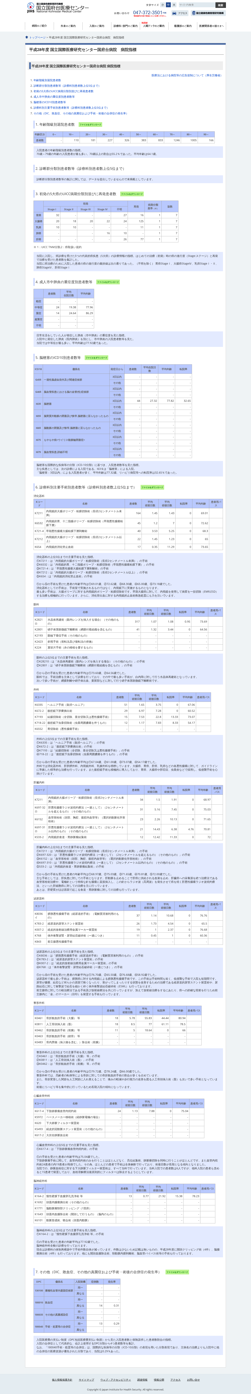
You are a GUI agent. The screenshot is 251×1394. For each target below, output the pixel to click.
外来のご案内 (68, 26)
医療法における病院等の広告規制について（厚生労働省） (187, 75)
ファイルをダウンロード (90, 124)
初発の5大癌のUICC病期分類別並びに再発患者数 (64, 91)
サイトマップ (86, 1379)
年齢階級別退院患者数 (47, 80)
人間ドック (154, 26)
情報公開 (159, 1379)
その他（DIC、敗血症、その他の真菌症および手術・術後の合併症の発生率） (81, 113)
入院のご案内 (96, 26)
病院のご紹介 (39, 26)
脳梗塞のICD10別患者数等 (50, 102)
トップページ (37, 37)
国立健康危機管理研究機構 (208, 13)
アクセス (179, 13)
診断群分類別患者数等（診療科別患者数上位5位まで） (67, 85)
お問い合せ (193, 1379)
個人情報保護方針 (62, 1379)
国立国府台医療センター (65, 10)
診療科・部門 (125, 26)
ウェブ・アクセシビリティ (115, 1379)
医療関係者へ (211, 26)
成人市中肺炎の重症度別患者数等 (54, 96)
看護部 (182, 26)
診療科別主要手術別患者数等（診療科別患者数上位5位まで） (71, 107)
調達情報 (142, 1379)
